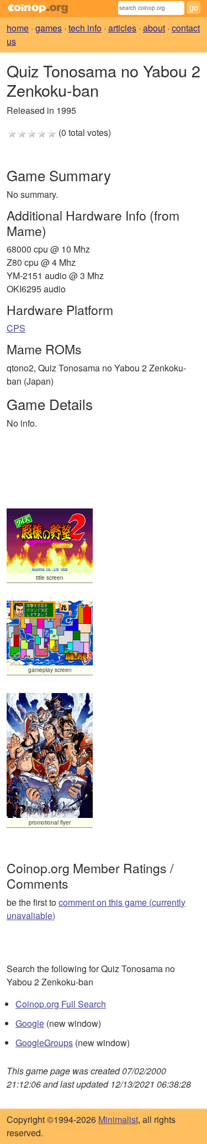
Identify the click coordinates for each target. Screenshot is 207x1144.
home (18, 28)
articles (122, 28)
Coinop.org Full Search (60, 1004)
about (154, 28)
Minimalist (118, 1119)
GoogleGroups (44, 1042)
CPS (16, 328)
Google (29, 1023)
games (48, 28)
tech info (85, 28)
